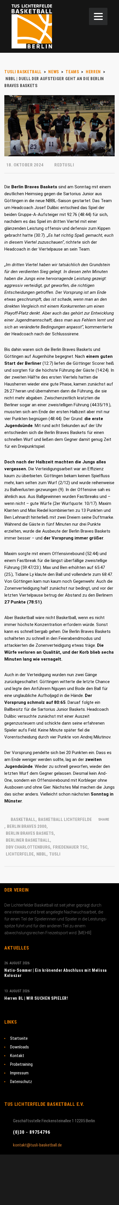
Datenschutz (21, 1081)
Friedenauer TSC (70, 847)
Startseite (19, 1038)
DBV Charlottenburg (28, 847)
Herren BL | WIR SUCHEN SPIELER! (36, 998)
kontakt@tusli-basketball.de (37, 1145)
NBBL (41, 854)
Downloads (19, 1047)
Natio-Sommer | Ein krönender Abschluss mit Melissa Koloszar (55, 973)
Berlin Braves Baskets (30, 833)
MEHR (84, 932)
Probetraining (21, 1064)
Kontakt (17, 1055)
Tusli (54, 854)
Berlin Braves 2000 (27, 826)
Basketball (23, 819)
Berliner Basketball (28, 840)
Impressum (19, 1073)
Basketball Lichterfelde (65, 819)
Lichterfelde (20, 854)
